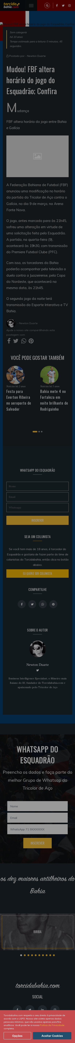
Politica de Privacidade (52, 1025)
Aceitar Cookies (52, 1036)
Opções (17, 1036)
